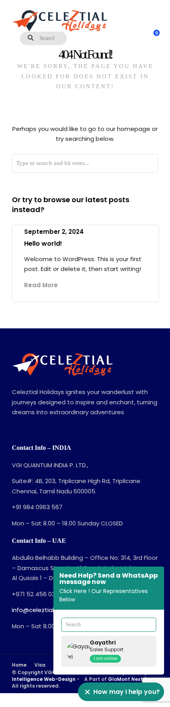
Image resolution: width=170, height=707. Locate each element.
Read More (41, 285)
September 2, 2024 (54, 231)
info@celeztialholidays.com (52, 610)
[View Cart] (152, 37)
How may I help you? (126, 691)
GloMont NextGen (131, 679)
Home (19, 665)
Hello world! (43, 243)
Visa (39, 665)
